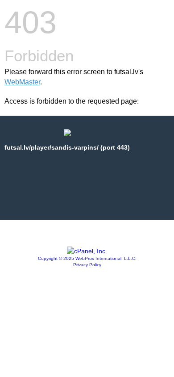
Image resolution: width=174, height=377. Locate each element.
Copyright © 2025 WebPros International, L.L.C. (87, 258)
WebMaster (22, 82)
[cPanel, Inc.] (87, 251)
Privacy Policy (87, 264)
